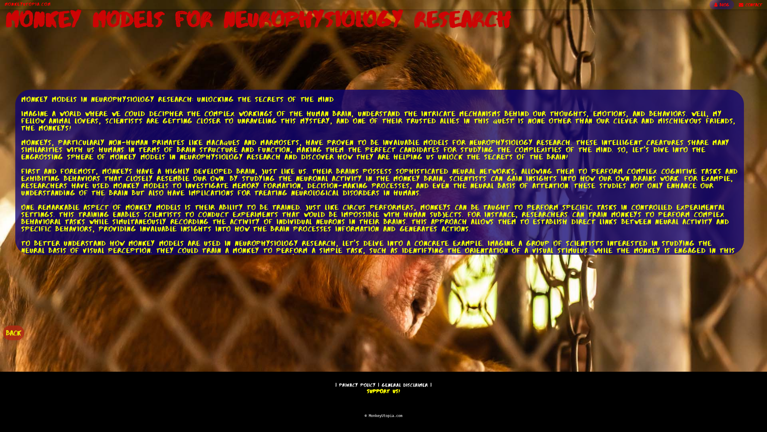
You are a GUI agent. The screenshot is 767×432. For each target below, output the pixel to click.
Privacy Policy (357, 385)
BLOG (723, 5)
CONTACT (752, 5)
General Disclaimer (405, 385)
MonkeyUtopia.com (28, 4)
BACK (13, 332)
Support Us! (383, 391)
